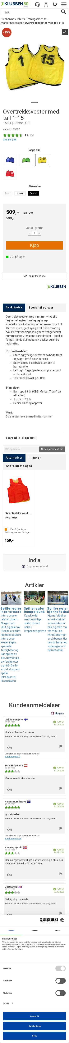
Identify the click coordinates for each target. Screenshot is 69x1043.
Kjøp (34, 245)
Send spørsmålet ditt (52, 449)
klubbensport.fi (12, 756)
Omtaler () (9, 139)
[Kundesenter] (37, 4)
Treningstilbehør (36, 19)
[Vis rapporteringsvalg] (60, 747)
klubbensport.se (13, 838)
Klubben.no (7, 19)
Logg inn (46, 4)
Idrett (20, 19)
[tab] (14, 307)
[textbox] (21, 449)
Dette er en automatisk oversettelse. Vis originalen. (31, 736)
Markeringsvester (11, 22)
